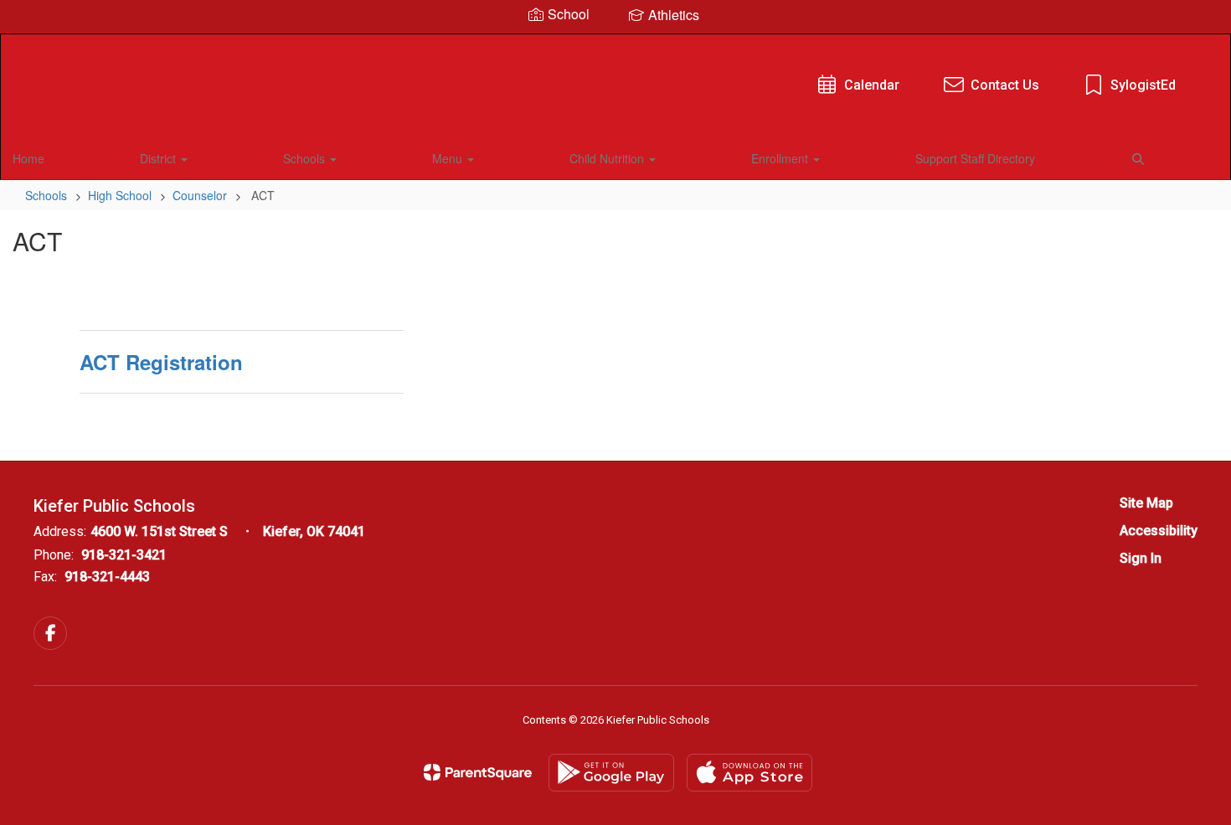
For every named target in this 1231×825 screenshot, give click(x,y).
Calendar (871, 85)
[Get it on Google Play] (611, 772)
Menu (449, 158)
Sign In (1140, 558)
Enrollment (781, 158)
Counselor (200, 195)
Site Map (1146, 503)
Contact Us (1005, 85)
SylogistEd (1143, 85)
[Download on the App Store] (749, 772)
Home (28, 158)
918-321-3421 (124, 555)
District (159, 158)
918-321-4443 (107, 577)
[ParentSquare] (478, 772)
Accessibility (1159, 531)
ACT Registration (161, 362)
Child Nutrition (608, 158)
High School (120, 195)
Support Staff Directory (975, 158)
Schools (305, 158)
